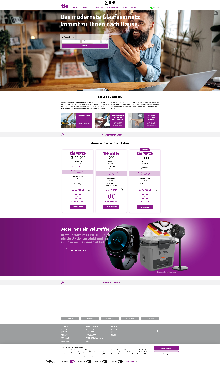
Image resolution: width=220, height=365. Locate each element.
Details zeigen (130, 361)
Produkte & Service (93, 327)
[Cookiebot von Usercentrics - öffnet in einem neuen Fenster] (50, 361)
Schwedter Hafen (150, 318)
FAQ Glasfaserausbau (90, 340)
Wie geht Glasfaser (86, 7)
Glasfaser (64, 327)
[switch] (88, 361)
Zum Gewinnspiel (78, 250)
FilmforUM (90, 318)
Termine (74, 7)
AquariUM (70, 318)
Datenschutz (113, 334)
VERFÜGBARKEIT (78, 207)
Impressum (113, 335)
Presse (112, 332)
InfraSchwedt (130, 318)
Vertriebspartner (112, 7)
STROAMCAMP (110, 318)
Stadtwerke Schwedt (115, 329)
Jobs (112, 331)
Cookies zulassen (166, 348)
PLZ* (64, 40)
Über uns (133, 7)
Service (123, 7)
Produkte (99, 7)
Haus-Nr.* (105, 40)
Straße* (84, 40)
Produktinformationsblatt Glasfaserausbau (95, 338)
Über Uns (114, 327)
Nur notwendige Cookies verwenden (166, 355)
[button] (110, 134)
